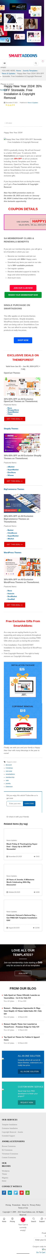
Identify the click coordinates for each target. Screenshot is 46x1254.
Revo (10, 408)
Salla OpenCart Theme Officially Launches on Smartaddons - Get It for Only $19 (22, 996)
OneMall (11, 599)
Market (10, 530)
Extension (9, 787)
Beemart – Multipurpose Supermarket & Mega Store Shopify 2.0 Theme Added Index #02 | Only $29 (23, 1011)
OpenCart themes (11, 319)
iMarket (11, 539)
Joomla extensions (30, 322)
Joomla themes (29, 316)
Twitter (16, 1193)
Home (4, 1221)
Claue (10, 414)
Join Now (23, 973)
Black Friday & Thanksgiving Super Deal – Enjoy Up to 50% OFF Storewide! (22, 846)
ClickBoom (12, 533)
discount (9, 765)
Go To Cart (19, 1218)
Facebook (4, 1193)
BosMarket (12, 596)
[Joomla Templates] (23, 55)
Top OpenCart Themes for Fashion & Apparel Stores (22, 1038)
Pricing (12, 1221)
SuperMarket (13, 412)
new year (9, 771)
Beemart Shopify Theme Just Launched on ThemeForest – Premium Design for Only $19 (21, 1025)
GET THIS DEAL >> (15, 419)
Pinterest (22, 1193)
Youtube (27, 1193)
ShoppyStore (13, 410)
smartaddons (10, 774)
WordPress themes (11, 322)
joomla (8, 783)
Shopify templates (26, 319)
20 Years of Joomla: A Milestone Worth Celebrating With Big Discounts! (20, 882)
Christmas (9, 768)
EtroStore (12, 472)
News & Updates (33, 102)
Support (42, 1221)
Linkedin (10, 1193)
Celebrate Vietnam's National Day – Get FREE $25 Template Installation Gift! (22, 917)
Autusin (10, 593)
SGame (11, 475)
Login (31, 12)
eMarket (11, 467)
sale (7, 780)
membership (10, 777)
